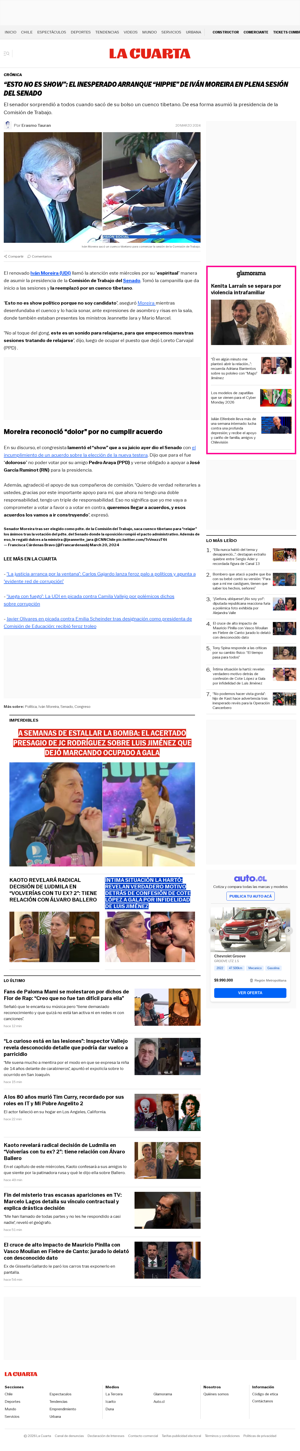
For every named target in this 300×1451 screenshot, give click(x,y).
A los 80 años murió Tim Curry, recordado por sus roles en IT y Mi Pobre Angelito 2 (64, 1100)
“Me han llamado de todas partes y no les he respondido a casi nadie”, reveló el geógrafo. (62, 1219)
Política (31, 706)
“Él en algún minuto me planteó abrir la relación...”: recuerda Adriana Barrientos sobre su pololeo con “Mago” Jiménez (234, 368)
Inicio (10, 32)
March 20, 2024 (104, 545)
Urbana (193, 32)
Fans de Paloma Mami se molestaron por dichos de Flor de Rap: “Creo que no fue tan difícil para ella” (66, 995)
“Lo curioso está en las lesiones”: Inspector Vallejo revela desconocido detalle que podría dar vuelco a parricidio (66, 1048)
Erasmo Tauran (36, 125)
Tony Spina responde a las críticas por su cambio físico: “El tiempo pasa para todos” (240, 653)
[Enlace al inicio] (251, 274)
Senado (66, 706)
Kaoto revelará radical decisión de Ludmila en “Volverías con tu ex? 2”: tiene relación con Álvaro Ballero (53, 890)
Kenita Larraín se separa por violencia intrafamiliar (246, 289)
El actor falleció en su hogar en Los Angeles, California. (55, 1112)
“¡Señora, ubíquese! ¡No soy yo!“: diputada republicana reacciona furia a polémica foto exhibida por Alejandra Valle (241, 605)
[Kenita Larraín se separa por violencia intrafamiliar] (251, 323)
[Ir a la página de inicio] (150, 53)
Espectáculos (51, 32)
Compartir (16, 256)
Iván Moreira (48, 706)
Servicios (171, 32)
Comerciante (256, 32)
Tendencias (107, 32)
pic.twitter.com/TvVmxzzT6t (141, 539)
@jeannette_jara (78, 539)
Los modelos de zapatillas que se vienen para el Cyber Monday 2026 (233, 398)
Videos (131, 32)
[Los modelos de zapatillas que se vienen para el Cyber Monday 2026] (276, 398)
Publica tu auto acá (250, 896)
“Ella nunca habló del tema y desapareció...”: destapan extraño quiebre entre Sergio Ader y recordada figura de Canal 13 (239, 556)
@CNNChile (105, 539)
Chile (27, 32)
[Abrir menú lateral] (8, 53)
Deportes (81, 32)
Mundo (149, 32)
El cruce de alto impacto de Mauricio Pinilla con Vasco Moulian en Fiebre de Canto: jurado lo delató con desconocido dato (66, 1251)
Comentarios (42, 256)
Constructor (226, 32)
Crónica (13, 74)
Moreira (147, 303)
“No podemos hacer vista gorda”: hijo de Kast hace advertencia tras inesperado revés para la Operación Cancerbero (241, 700)
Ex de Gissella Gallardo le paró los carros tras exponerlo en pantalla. (59, 1269)
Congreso (82, 706)
